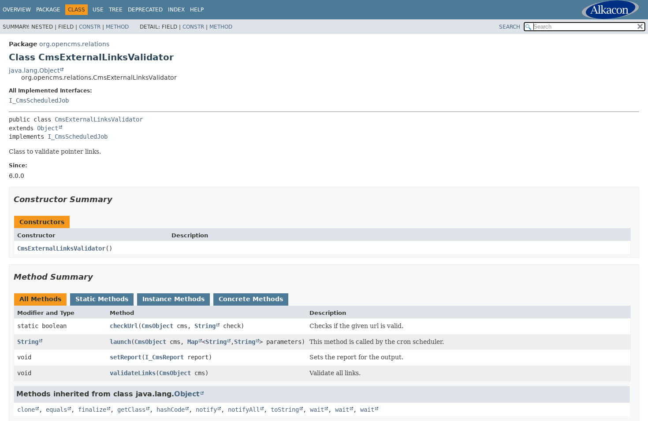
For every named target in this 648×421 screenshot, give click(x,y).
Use (98, 10)
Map (192, 341)
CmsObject (157, 325)
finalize (92, 409)
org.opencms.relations (74, 44)
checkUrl (124, 325)
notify (206, 409)
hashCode (170, 409)
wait (317, 409)
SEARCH (509, 27)
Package (48, 10)
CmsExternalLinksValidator (99, 119)
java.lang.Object (34, 70)
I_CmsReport (164, 357)
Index (176, 10)
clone (26, 409)
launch (120, 341)
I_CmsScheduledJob (39, 100)
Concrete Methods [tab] (251, 299)
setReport (126, 357)
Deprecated (145, 10)
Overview (17, 10)
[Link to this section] (118, 199)
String (205, 325)
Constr (90, 27)
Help (197, 10)
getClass (131, 409)
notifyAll (244, 409)
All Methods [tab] (40, 299)
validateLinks (133, 373)
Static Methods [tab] (101, 299)
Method (117, 27)
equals (56, 409)
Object (47, 128)
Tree (116, 10)
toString (285, 409)
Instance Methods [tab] (173, 299)
